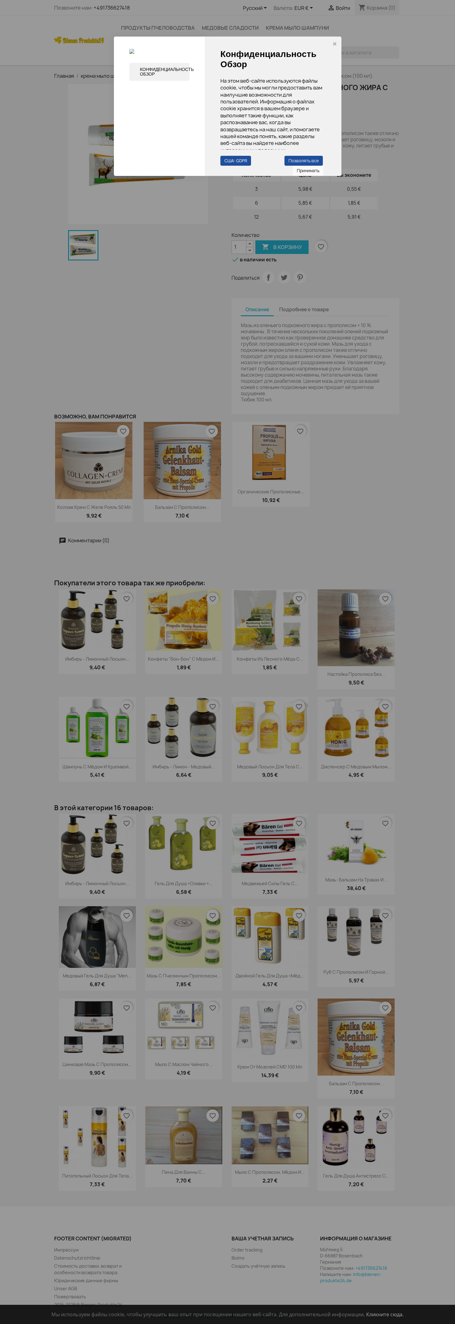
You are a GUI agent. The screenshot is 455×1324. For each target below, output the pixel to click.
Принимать (308, 170)
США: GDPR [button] (235, 161)
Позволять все (303, 161)
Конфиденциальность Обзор (164, 71)
